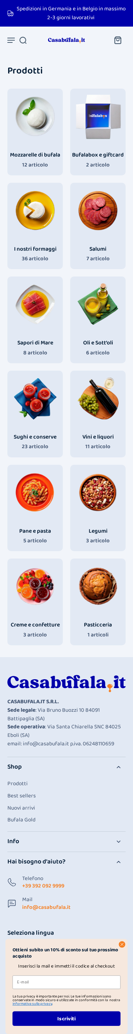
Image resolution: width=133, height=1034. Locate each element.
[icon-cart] (117, 39)
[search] (23, 39)
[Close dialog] (122, 944)
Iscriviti (66, 1018)
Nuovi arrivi (21, 808)
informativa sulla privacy (32, 1004)
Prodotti (17, 784)
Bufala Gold (21, 820)
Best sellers (21, 796)
